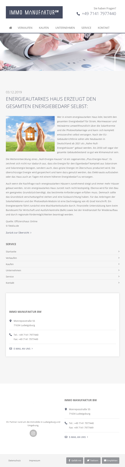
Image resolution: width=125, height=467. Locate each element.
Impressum (34, 460)
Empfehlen (112, 460)
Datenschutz (14, 460)
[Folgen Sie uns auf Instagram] (33, 433)
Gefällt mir (76, 460)
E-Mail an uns (21, 348)
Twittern (94, 460)
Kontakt (104, 28)
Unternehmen (65, 28)
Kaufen (44, 28)
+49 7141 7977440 (98, 13)
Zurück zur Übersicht (17, 232)
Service (86, 28)
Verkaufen (25, 28)
